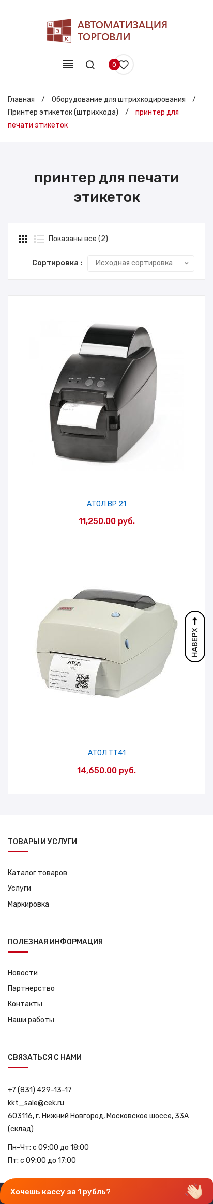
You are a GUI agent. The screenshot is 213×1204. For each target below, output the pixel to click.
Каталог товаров (37, 872)
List (39, 239)
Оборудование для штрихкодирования (119, 99)
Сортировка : (57, 263)
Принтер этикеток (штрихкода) (63, 112)
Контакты (25, 1004)
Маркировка (28, 904)
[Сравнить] (107, 476)
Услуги (19, 888)
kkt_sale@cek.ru (36, 1103)
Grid (24, 239)
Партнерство (31, 988)
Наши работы (31, 1020)
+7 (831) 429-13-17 (40, 1090)
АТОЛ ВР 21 (106, 504)
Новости (23, 973)
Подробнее (133, 476)
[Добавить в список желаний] (80, 476)
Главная (21, 99)
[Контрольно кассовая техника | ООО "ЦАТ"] (106, 30)
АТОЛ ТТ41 (107, 753)
